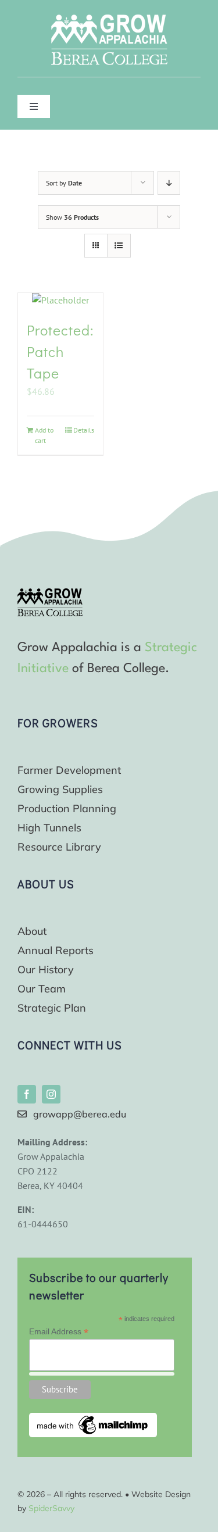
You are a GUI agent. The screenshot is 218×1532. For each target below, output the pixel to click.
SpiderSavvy (51, 1508)
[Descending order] (169, 183)
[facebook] (26, 1094)
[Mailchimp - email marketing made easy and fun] (93, 1417)
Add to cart (44, 435)
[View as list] (119, 245)
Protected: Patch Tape (60, 351)
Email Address (58, 1331)
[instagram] (51, 1094)
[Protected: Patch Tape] (60, 300)
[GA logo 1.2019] (50, 593)
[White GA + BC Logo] (109, 19)
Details (83, 430)
